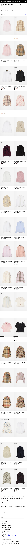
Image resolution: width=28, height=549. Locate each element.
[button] (18, 1)
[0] (23, 4)
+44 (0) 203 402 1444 (15, 541)
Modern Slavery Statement (6, 539)
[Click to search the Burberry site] (20, 4)
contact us (3, 542)
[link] (2, 8)
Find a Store (4, 521)
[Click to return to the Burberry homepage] (8, 5)
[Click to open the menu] (25, 4)
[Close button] (25, 1)
